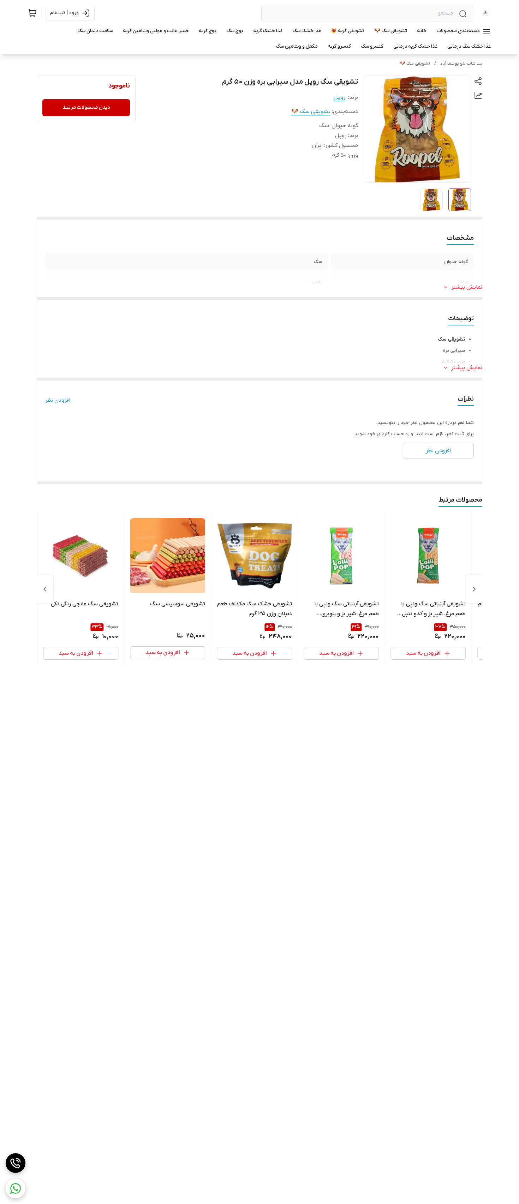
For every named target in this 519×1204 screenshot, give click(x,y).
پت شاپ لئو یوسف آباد (461, 63)
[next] (44, 589)
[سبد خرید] (32, 13)
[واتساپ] (15, 1188)
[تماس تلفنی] (15, 1163)
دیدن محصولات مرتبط (86, 107)
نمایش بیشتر (466, 287)
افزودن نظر (57, 400)
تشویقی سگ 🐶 (415, 63)
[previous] (474, 589)
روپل (339, 97)
